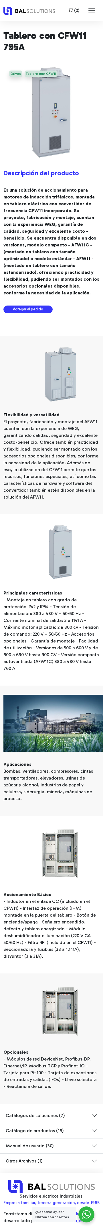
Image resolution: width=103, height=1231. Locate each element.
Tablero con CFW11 (41, 73)
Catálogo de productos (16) (35, 1130)
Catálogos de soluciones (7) (35, 1115)
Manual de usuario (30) (30, 1145)
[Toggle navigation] (92, 10)
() (76, 10)
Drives (16, 73)
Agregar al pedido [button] (28, 309)
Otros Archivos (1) (24, 1161)
